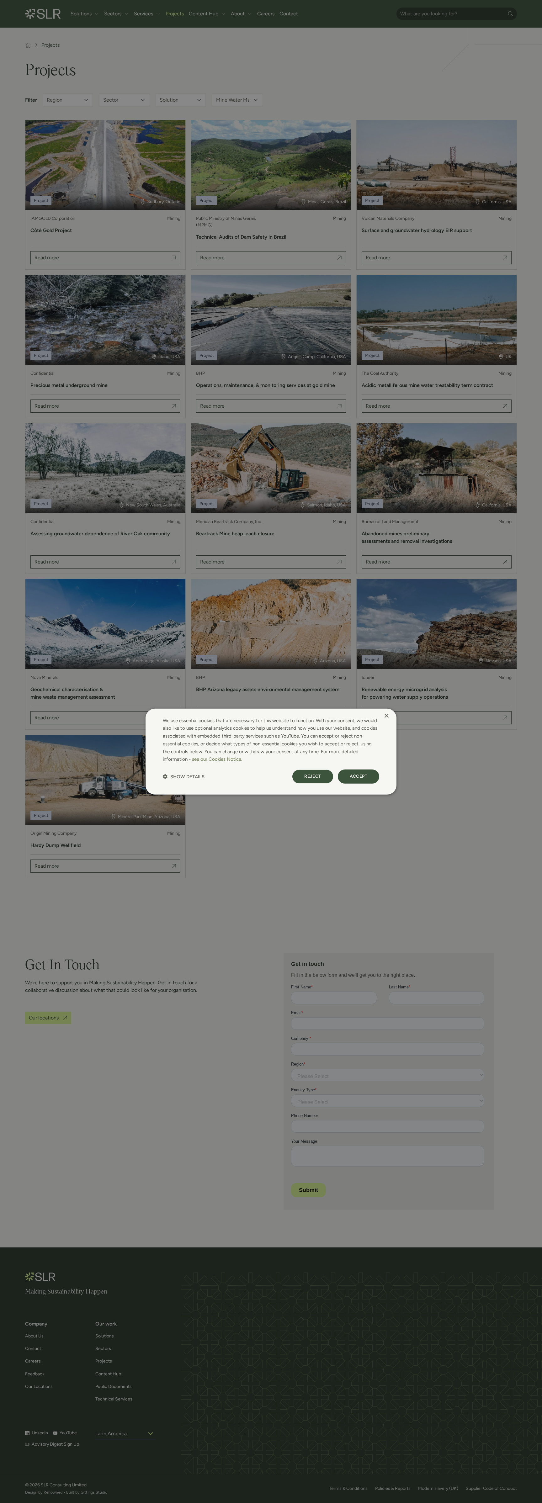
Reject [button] (312, 776)
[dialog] (271, 751)
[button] (184, 776)
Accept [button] (358, 776)
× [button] (386, 715)
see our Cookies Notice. (217, 759)
